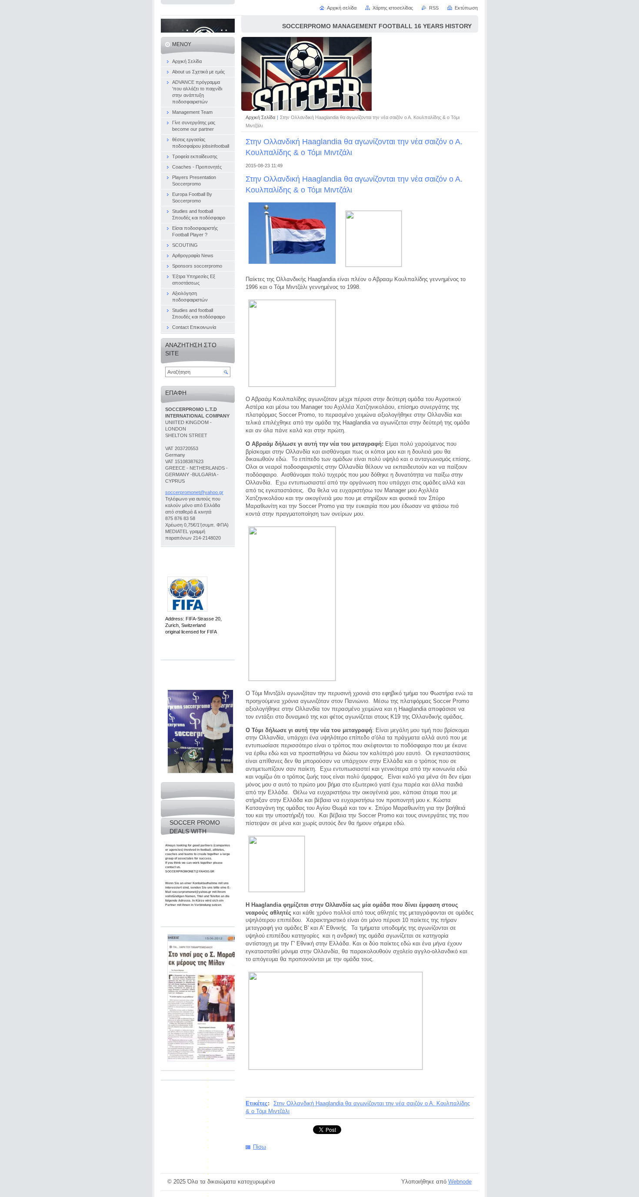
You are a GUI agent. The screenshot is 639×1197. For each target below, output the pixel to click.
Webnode (460, 1181)
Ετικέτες (257, 1103)
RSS (434, 7)
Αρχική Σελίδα (260, 117)
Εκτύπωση (466, 7)
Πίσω (259, 1147)
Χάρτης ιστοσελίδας (393, 7)
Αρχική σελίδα (341, 7)
